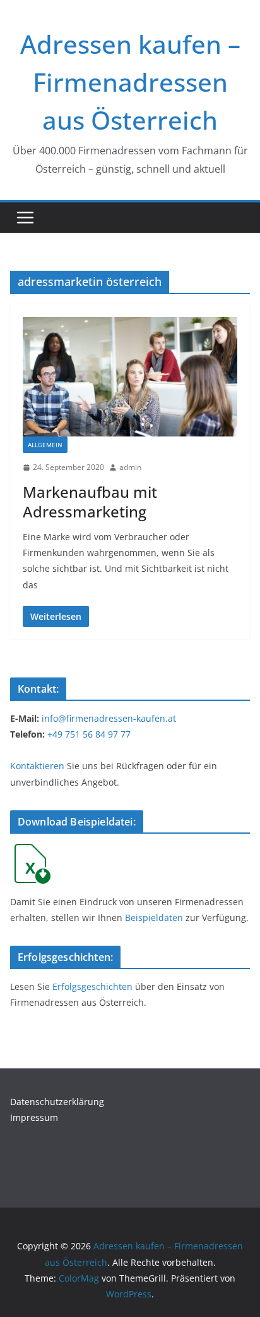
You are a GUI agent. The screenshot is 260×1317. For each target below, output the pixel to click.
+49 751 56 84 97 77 (89, 734)
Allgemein (45, 444)
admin (130, 467)
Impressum (34, 1117)
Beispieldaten (154, 918)
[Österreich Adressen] (30, 851)
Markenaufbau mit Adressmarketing (90, 501)
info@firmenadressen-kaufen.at (109, 718)
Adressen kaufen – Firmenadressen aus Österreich (130, 82)
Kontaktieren (37, 766)
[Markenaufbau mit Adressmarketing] (130, 376)
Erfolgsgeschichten (92, 986)
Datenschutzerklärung (57, 1102)
